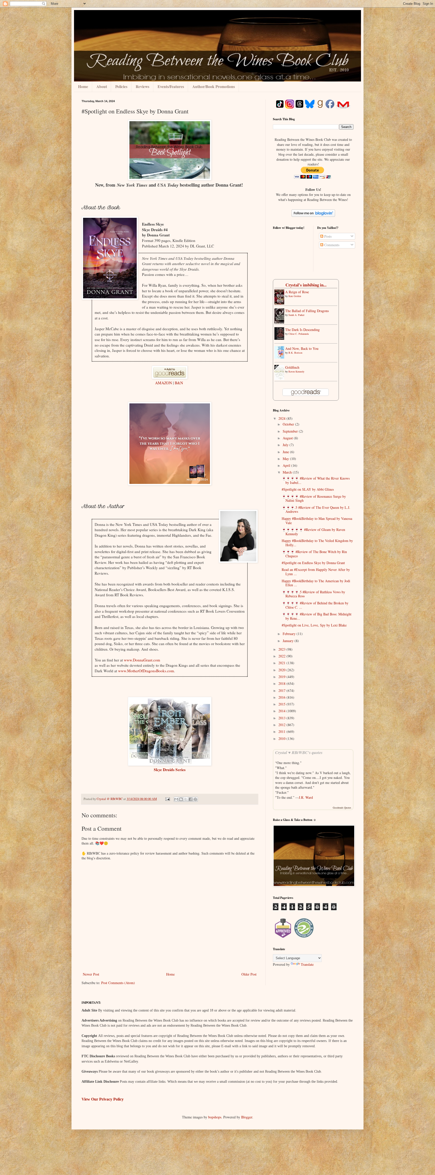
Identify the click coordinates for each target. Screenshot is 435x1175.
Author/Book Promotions (213, 86)
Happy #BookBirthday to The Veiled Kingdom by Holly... (317, 542)
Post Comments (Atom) (118, 982)
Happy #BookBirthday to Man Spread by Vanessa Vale (317, 520)
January (289, 640)
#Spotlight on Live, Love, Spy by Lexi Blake (314, 625)
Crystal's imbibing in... (306, 285)
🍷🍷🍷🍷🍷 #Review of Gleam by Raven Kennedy (313, 531)
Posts (327, 236)
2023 (282, 649)
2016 (282, 697)
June (286, 451)
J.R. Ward (306, 797)
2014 (282, 710)
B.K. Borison (295, 352)
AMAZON (163, 382)
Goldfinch (292, 367)
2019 (282, 676)
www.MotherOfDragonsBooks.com (146, 670)
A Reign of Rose (297, 291)
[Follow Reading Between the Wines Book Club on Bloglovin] (313, 215)
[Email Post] (167, 799)
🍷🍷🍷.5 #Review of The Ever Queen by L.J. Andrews (316, 509)
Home (83, 86)
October (289, 424)
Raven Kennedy (296, 371)
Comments (331, 244)
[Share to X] (185, 799)
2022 (282, 656)
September (291, 431)
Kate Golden (294, 296)
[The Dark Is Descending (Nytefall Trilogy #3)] (280, 338)
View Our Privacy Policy (103, 1099)
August (288, 438)
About (101, 86)
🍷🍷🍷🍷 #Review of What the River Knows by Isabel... (316, 480)
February (290, 633)
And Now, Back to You (301, 348)
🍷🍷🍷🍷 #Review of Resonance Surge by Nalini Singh (314, 498)
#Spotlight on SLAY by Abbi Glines (308, 489)
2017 (282, 690)
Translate (307, 964)
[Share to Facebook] (190, 799)
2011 (282, 731)
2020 (282, 669)
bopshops (214, 1117)
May (286, 458)
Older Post (249, 974)
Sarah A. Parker (296, 315)
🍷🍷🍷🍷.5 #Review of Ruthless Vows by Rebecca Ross (313, 594)
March (288, 472)
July (286, 444)
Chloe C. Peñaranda (298, 333)
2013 (282, 718)
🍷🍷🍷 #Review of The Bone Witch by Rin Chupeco (314, 553)
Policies (121, 86)
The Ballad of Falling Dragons (307, 310)
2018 (282, 683)
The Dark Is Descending (302, 329)
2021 (282, 662)
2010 (282, 738)
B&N (179, 382)
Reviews (142, 86)
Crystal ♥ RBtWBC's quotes (298, 752)
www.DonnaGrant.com (142, 659)
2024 (282, 418)
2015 (282, 704)
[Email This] (176, 799)
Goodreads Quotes (342, 807)
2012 (282, 724)
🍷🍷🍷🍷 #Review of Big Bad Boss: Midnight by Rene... (316, 616)
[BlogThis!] (181, 799)
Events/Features (171, 86)
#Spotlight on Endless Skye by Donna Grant (313, 562)
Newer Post (91, 974)
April (287, 465)
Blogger (246, 1117)
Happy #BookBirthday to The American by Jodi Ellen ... (316, 583)
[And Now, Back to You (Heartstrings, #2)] (280, 357)
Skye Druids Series (170, 769)
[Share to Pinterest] (195, 799)
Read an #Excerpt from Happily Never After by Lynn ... (316, 571)
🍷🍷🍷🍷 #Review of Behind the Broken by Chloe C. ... (315, 605)
